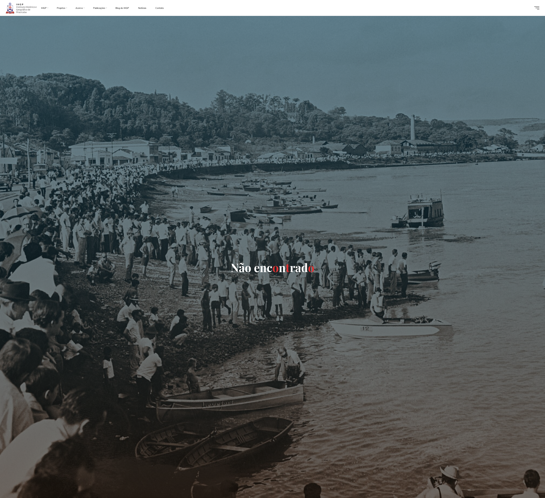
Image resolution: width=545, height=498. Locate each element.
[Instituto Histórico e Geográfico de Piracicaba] (21, 8)
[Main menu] (536, 8)
